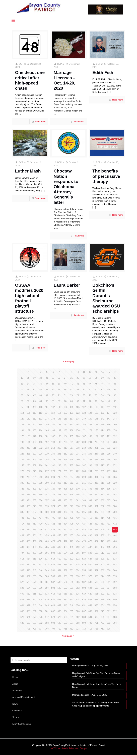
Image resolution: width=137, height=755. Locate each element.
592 (115, 582)
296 (65, 477)
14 (102, 372)
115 (34, 413)
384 (115, 506)
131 (34, 419)
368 (115, 500)
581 (47, 582)
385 (22, 512)
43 (84, 383)
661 (47, 611)
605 (96, 588)
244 (40, 459)
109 (96, 407)
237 (96, 453)
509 (96, 553)
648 (65, 605)
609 (22, 593)
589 (96, 582)
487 (59, 547)
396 (90, 512)
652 (90, 605)
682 (78, 617)
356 (40, 500)
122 (78, 413)
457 (71, 535)
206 (102, 442)
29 (96, 378)
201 (71, 442)
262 (53, 465)
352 (115, 494)
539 (84, 564)
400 (115, 512)
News (15, 704)
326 (53, 489)
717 (102, 629)
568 (65, 576)
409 (71, 518)
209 (22, 448)
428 (90, 523)
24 (65, 378)
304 (115, 477)
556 (90, 570)
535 (59, 564)
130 (28, 419)
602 (78, 588)
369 (22, 506)
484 (40, 547)
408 (65, 518)
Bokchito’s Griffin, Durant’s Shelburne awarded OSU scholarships (106, 298)
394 (78, 512)
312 (65, 483)
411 (84, 518)
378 (78, 506)
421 (47, 523)
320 (115, 483)
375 (59, 506)
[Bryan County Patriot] (39, 8)
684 (90, 617)
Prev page (70, 361)
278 (53, 471)
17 (22, 378)
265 (71, 465)
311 (59, 483)
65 (22, 395)
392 (65, 512)
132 (40, 419)
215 (59, 448)
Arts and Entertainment (23, 697)
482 (28, 547)
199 (59, 442)
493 (96, 547)
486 (53, 547)
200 (65, 442)
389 (47, 512)
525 (96, 559)
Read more (40, 121)
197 (47, 442)
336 (115, 489)
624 (115, 593)
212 (40, 448)
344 (65, 494)
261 (47, 465)
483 (34, 547)
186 (78, 436)
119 (59, 413)
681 (71, 617)
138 (78, 419)
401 (22, 518)
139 (84, 419)
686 (102, 617)
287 (108, 471)
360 (65, 500)
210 (28, 448)
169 (71, 430)
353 (22, 500)
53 (47, 389)
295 (59, 477)
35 (34, 383)
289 (22, 477)
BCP (21, 64)
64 (115, 389)
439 (59, 529)
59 (84, 389)
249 (71, 459)
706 (34, 629)
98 (28, 407)
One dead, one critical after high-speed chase (30, 80)
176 (115, 430)
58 (78, 389)
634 (78, 599)
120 (65, 413)
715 (90, 629)
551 (59, 570)
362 (78, 500)
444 (90, 529)
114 (28, 413)
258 (28, 465)
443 (84, 529)
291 (34, 477)
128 (115, 413)
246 (53, 459)
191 (108, 436)
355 (34, 500)
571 (84, 576)
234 (78, 453)
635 (84, 599)
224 (115, 448)
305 (22, 483)
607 (108, 588)
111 (108, 407)
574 (102, 576)
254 (102, 459)
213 (47, 448)
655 (108, 605)
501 (47, 553)
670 (102, 611)
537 (71, 564)
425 (71, 523)
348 (90, 494)
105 (71, 407)
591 (108, 582)
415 (108, 518)
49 (22, 389)
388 (40, 512)
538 (78, 564)
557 (96, 570)
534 (53, 564)
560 (115, 570)
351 (108, 494)
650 (78, 605)
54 (53, 389)
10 (78, 372)
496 (115, 547)
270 (102, 465)
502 (53, 553)
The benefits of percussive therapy (106, 176)
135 (59, 419)
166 (53, 430)
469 (47, 541)
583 (59, 582)
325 (47, 489)
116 (40, 413)
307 (34, 483)
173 (96, 430)
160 (115, 424)
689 (22, 623)
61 (96, 389)
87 (59, 401)
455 (59, 535)
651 (84, 605)
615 (59, 593)
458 (78, 535)
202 (78, 442)
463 (108, 535)
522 (78, 559)
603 (84, 588)
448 (115, 529)
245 (47, 459)
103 (59, 407)
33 (22, 383)
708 (47, 629)
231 (59, 453)
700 (90, 623)
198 (53, 442)
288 (115, 471)
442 (78, 529)
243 (34, 459)
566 (53, 576)
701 (96, 623)
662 (53, 611)
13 (96, 372)
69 (47, 395)
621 (96, 593)
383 (108, 506)
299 (84, 477)
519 (59, 559)
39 (59, 383)
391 (59, 512)
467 (34, 541)
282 (78, 471)
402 (28, 518)
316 (90, 483)
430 (102, 523)
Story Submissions (21, 724)
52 (40, 389)
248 (65, 459)
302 (102, 477)
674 (28, 617)
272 (115, 465)
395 (84, 512)
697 (71, 623)
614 (53, 593)
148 (40, 424)
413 (96, 518)
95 (108, 401)
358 (53, 500)
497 (22, 553)
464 (115, 535)
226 (28, 453)
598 (53, 588)
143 (108, 419)
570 (78, 576)
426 (78, 523)
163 (34, 430)
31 (108, 378)
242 (28, 459)
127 (108, 413)
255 (108, 459)
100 (40, 407)
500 (40, 553)
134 (53, 419)
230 (53, 453)
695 (59, 623)
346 (78, 494)
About (15, 684)
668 (90, 611)
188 (90, 436)
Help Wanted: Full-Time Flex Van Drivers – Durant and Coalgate (96, 675)
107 (84, 407)
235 (84, 453)
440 (65, 529)
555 (84, 570)
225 (22, 453)
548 (40, 570)
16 (115, 372)
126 (102, 413)
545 (22, 570)
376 (65, 506)
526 (102, 559)
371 (34, 506)
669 (96, 611)
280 (65, 471)
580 (40, 582)
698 (78, 623)
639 (108, 599)
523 (84, 559)
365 (96, 500)
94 (102, 401)
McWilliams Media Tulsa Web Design (68, 748)
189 (96, 436)
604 (90, 588)
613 (47, 593)
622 (102, 593)
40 (65, 383)
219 (84, 448)
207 (108, 442)
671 (108, 611)
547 (34, 570)
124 (90, 413)
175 (108, 430)
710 (59, 629)
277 (47, 471)
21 (47, 378)
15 (108, 372)
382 (102, 506)
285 (96, 471)
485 (47, 547)
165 (47, 430)
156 (90, 424)
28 (90, 378)
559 (108, 570)
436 (40, 529)
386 (28, 512)
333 (96, 489)
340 (40, 494)
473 (71, 541)
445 (96, 529)
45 (96, 383)
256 (115, 459)
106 (78, 407)
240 (115, 453)
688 (115, 617)
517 (47, 559)
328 (65, 489)
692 (40, 623)
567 (59, 576)
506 (78, 553)
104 (65, 407)
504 (65, 553)
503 (59, 553)
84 (40, 401)
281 (71, 471)
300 (90, 477)
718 (108, 629)
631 (59, 599)
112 (114, 407)
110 (102, 407)
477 (96, 541)
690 (28, 623)
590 (102, 582)
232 (65, 453)
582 (53, 582)
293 (47, 477)
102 (53, 407)
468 (40, 541)
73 (71, 395)
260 (40, 465)
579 (34, 582)
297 (71, 477)
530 (28, 564)
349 (96, 494)
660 (40, 611)
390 (53, 512)
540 (90, 564)
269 (96, 465)
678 (53, 617)
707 (40, 629)
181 (47, 436)
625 (22, 599)
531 (34, 564)
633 (71, 599)
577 (22, 582)
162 (28, 430)
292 (40, 477)
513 (22, 559)
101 (47, 407)
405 (47, 518)
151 (59, 424)
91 (84, 401)
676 (40, 617)
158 (102, 424)
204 (90, 442)
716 (96, 629)
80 (115, 395)
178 (28, 436)
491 (84, 547)
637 (96, 599)
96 (115, 401)
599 (59, 588)
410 (78, 518)
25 (71, 378)
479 (108, 541)
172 (90, 430)
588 (90, 582)
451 (34, 535)
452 (40, 535)
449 (22, 535)
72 (65, 395)
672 (115, 611)
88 (65, 401)
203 (84, 442)
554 (78, 570)
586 (78, 582)
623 (108, 593)
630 (53, 599)
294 (53, 477)
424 (65, 523)
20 (40, 378)
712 (71, 629)
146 (28, 424)
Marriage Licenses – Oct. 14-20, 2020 (64, 80)
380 (90, 506)
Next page (67, 636)
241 (22, 459)
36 (40, 383)
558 (102, 570)
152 (65, 424)
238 (102, 453)
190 (102, 436)
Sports (15, 717)
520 (65, 559)
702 (102, 623)
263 (59, 465)
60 (90, 389)
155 (84, 424)
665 (71, 611)
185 (71, 436)
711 (65, 629)
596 (40, 588)
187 (84, 436)
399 (108, 512)
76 (90, 395)
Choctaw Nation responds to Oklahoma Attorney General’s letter (66, 186)
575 (108, 576)
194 (28, 442)
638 (102, 599)
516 (40, 559)
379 (84, 506)
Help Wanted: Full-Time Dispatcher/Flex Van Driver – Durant (97, 685)
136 (65, 419)
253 (96, 459)
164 (40, 430)
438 (53, 529)
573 (96, 576)
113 (22, 413)
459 (84, 535)
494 (102, 547)
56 (65, 389)
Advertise (17, 690)
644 (40, 605)
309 (47, 483)
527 (108, 559)
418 (28, 523)
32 (115, 378)
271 (108, 465)
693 (47, 623)
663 (59, 611)
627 (34, 599)
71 (59, 395)
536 (65, 564)
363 (84, 500)
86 (53, 401)
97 (22, 407)
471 (59, 541)
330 (78, 489)
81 (22, 401)
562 (28, 576)
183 (59, 436)
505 (71, 553)
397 (96, 512)
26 (78, 378)
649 (71, 605)
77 (96, 395)
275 (34, 471)
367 (108, 500)
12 (90, 372)
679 (59, 617)
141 (96, 419)
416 (115, 518)
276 (40, 471)
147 (34, 424)
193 (22, 442)
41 (71, 383)
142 (102, 419)
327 (59, 489)
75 (84, 395)
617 (71, 593)
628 (40, 599)
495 (108, 547)
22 (53, 378)
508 (90, 553)
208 (115, 442)
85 (47, 401)
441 (71, 529)
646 (53, 605)
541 (96, 564)
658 (28, 611)
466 (28, 541)
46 (102, 383)
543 (108, 564)
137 (71, 419)
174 (102, 430)
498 (28, 553)
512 (115, 553)
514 (28, 559)
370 (28, 506)
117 (46, 413)
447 (108, 529)
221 (96, 448)
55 (59, 389)
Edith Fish (102, 72)
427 (84, 523)
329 (71, 489)
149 (47, 424)
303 (108, 477)
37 (47, 383)
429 (96, 523)
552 (65, 570)
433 (22, 529)
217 (71, 448)
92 (90, 401)
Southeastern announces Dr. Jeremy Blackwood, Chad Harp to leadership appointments (95, 704)
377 (71, 506)
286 (102, 471)
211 (34, 448)
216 (65, 448)
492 (90, 547)
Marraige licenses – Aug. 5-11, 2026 (89, 695)
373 (47, 506)
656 (115, 605)
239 (108, 453)
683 (84, 617)
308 (40, 483)
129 (22, 419)
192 (115, 436)
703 (108, 623)
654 (102, 605)
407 (59, 518)
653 (96, 605)
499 (34, 553)
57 (71, 389)
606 (102, 588)
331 (84, 489)
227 (34, 453)
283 (84, 471)
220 (90, 448)
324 (40, 489)
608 (115, 588)
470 (53, 541)
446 (102, 529)
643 (34, 605)
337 (22, 494)
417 (22, 523)
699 (84, 623)
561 (22, 576)
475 (84, 541)
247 (59, 459)
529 (22, 564)
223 (108, 448)
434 (28, 529)
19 (34, 378)
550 (53, 570)
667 (84, 611)
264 (65, 465)
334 (102, 489)
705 (28, 629)
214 (53, 448)
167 (59, 430)
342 (53, 494)
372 (40, 506)
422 (53, 523)
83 (34, 401)
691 (34, 623)
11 (84, 372)
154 (78, 424)
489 (71, 547)
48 (115, 383)
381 (96, 506)
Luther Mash (28, 171)
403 (34, 518)
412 (90, 518)
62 (102, 389)
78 (102, 395)
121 (71, 413)
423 (59, 523)
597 (47, 588)
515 (34, 559)
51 (34, 389)
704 (115, 623)
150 (53, 424)
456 (65, 535)
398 (102, 512)
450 (28, 535)
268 (90, 465)
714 (84, 629)
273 (22, 471)
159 (108, 424)
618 (78, 593)
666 (78, 611)
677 (47, 617)
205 (96, 442)
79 (108, 395)
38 (53, 383)
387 (34, 512)
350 (102, 494)
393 (71, 512)
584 (65, 582)
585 (71, 582)
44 (90, 383)
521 (71, 559)
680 (65, 617)
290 (28, 477)
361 (71, 500)
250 (78, 459)
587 (84, 582)
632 (65, 599)
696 (65, 623)
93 (96, 401)
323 (34, 489)
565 (47, 576)
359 (59, 500)
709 (53, 629)
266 (78, 465)
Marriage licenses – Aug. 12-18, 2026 (90, 665)
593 (22, 588)
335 (108, 489)
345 (71, 494)
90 (78, 401)
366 (102, 500)
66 (28, 395)
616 (65, 593)
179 (34, 436)
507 (84, 553)
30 (102, 378)
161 (22, 430)
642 (28, 605)
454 (53, 535)
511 (108, 553)
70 (53, 395)
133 (47, 419)
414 (102, 518)
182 (53, 436)
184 (65, 436)
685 (96, 617)
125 (96, 413)
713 (78, 629)
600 (65, 588)
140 (90, 419)
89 (71, 401)
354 (28, 500)
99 (34, 407)
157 (96, 424)
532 (40, 564)
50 (28, 389)
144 (115, 419)
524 (90, 559)
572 (90, 576)
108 (90, 407)
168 (65, 430)
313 (71, 483)
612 (40, 593)
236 (90, 453)
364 (90, 500)
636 (90, 599)
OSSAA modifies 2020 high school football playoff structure (29, 298)
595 (34, 588)
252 (90, 459)
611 (34, 593)
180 (40, 436)
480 (115, 541)
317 (96, 483)
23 (59, 378)
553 (71, 570)
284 (90, 471)
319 (108, 483)
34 (28, 383)
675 (34, 617)
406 (53, 518)
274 (28, 471)
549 (47, 570)
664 (65, 611)
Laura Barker (67, 285)
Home (15, 677)
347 (84, 494)
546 (28, 570)
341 (47, 494)
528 (115, 559)
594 (28, 588)
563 (34, 576)
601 (71, 588)
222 (102, 448)
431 (108, 523)
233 (71, 453)
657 (22, 611)
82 (28, 401)
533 (47, 564)
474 (78, 541)
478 (102, 541)
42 (78, 383)
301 (96, 477)
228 (40, 453)
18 (28, 378)
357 (47, 500)
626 (28, 599)
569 (71, 576)
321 (22, 489)
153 (71, 424)
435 (34, 529)
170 (78, 430)
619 (84, 593)
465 (22, 541)
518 (53, 559)
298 (78, 477)
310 (53, 483)
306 (28, 483)
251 (84, 459)
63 (108, 389)
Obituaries (17, 710)
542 (102, 564)
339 (34, 494)
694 (53, 623)
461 (96, 535)
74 (78, 395)
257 (22, 465)
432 (115, 523)
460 (90, 535)
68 (40, 395)
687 (108, 617)
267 (84, 465)
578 (28, 582)
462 (102, 535)
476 (90, 541)
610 (28, 593)
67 (34, 395)
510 (102, 553)
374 (53, 506)
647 (59, 605)
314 (78, 483)
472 (65, 541)
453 (47, 535)
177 (22, 436)
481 (22, 547)
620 (90, 593)
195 (34, 442)
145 (22, 424)
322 (28, 489)
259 (34, 465)
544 (115, 564)
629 (47, 599)
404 (40, 518)
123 (84, 413)
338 (28, 494)
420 (40, 523)
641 (22, 605)
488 (65, 547)
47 (108, 383)
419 (34, 523)
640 (115, 599)
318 (102, 483)
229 (47, 453)
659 (34, 611)
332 (90, 489)
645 (47, 605)
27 (84, 378)
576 (115, 576)
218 (78, 448)
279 (59, 471)
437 (47, 529)
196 (40, 442)
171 (84, 430)
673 (22, 617)
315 (84, 483)
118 (53, 413)
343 (59, 494)
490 (78, 547)
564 (40, 576)
